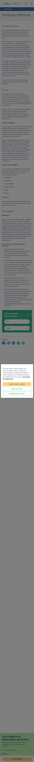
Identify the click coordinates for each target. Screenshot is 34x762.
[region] (17, 381)
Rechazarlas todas (17, 389)
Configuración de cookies (17, 393)
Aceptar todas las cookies (17, 384)
